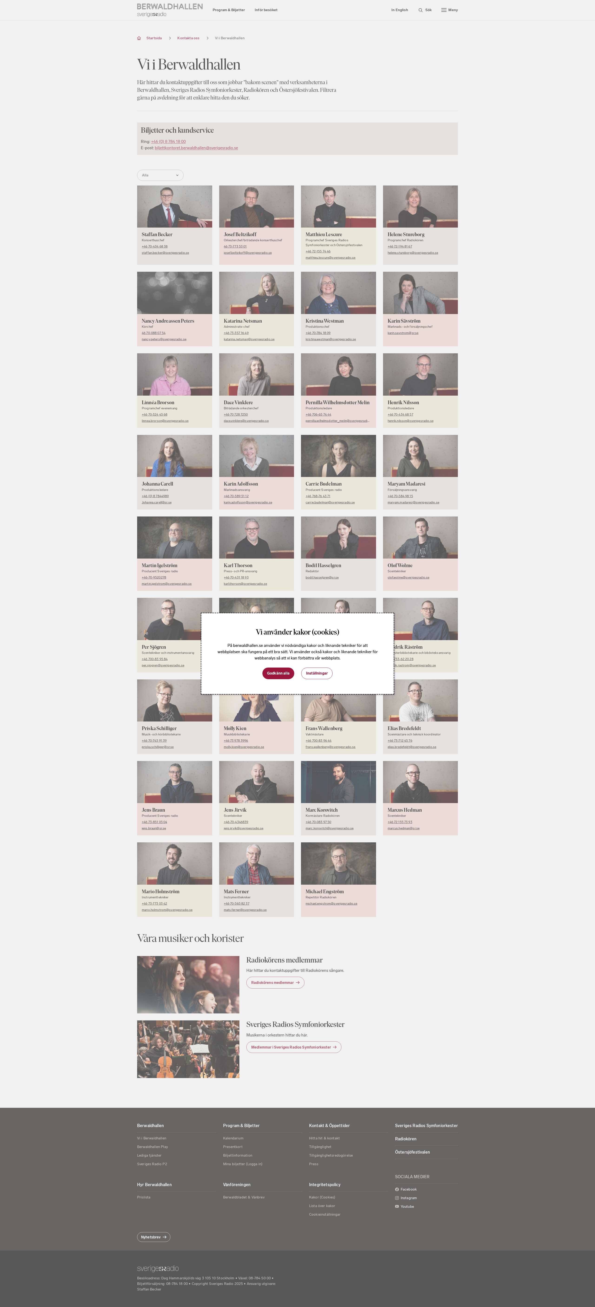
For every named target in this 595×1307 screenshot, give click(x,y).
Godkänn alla (278, 673)
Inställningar (317, 673)
